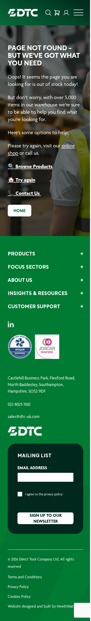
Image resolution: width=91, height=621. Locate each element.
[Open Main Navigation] (78, 14)
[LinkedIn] (11, 324)
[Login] (66, 12)
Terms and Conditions (25, 577)
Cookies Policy (19, 596)
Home (19, 210)
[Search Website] (48, 13)
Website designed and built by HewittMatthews (45, 606)
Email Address (33, 467)
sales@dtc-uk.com (24, 416)
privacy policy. (53, 494)
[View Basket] (57, 13)
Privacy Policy (18, 586)
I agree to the (44, 494)
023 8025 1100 (19, 404)
